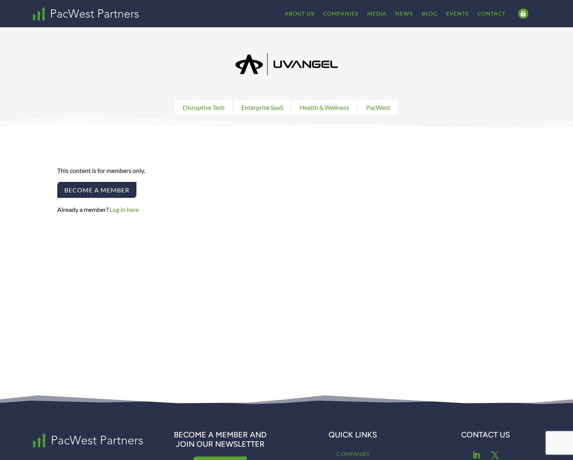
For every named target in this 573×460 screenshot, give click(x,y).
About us (300, 13)
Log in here (124, 209)
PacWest (378, 107)
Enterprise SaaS (262, 107)
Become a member (96, 190)
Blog (429, 13)
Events (457, 13)
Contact (492, 13)
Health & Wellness (324, 107)
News (404, 13)
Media (377, 13)
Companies (341, 13)
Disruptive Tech (204, 107)
